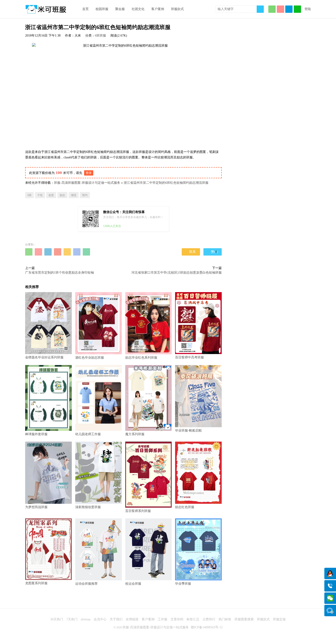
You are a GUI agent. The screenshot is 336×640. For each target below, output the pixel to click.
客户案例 (157, 9)
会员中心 (100, 619)
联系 (191, 251)
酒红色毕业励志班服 (89, 357)
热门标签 (225, 619)
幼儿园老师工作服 (88, 434)
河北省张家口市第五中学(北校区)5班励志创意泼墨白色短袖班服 (176, 272)
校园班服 (102, 9)
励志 (62, 195)
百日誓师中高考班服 (189, 357)
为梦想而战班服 (36, 507)
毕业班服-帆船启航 (188, 430)
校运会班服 (133, 583)
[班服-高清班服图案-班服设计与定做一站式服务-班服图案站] (45, 9)
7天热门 (71, 619)
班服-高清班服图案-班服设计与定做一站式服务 (87, 182)
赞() (212, 251)
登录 (89, 173)
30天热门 (56, 619)
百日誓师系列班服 (138, 510)
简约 (85, 195)
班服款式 (177, 9)
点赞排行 (209, 619)
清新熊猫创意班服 (88, 507)
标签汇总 (193, 619)
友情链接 (132, 619)
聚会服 (120, 9)
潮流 (73, 195)
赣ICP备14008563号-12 (207, 627)
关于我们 (116, 619)
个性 (40, 195)
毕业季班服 (183, 583)
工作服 (162, 619)
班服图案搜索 (244, 619)
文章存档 (177, 619)
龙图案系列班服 (36, 583)
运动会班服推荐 (86, 583)
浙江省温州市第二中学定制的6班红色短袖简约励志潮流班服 (166, 182)
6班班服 (100, 35)
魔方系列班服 (134, 434)
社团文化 (138, 9)
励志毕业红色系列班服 (141, 357)
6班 (29, 195)
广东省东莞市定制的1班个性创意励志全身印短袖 (59, 272)
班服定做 (279, 619)
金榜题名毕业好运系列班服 (44, 357)
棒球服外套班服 (36, 434)
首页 (85, 9)
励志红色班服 (184, 507)
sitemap (86, 619)
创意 (51, 195)
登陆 (307, 9)
